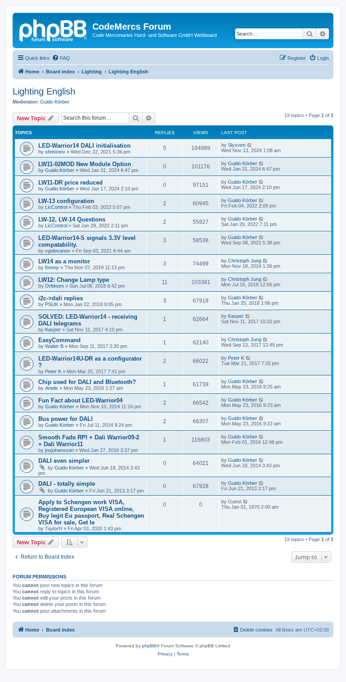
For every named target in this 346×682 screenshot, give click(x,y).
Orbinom (54, 286)
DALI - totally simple (66, 483)
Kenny (52, 267)
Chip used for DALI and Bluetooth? (87, 382)
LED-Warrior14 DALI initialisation (84, 145)
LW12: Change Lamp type (73, 279)
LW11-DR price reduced (70, 182)
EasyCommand (59, 340)
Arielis (51, 388)
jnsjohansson (59, 450)
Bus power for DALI (65, 419)
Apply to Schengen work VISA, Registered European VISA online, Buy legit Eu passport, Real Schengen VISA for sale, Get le (91, 512)
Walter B (54, 346)
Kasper (53, 329)
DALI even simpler (64, 460)
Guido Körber (54, 101)
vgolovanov (57, 250)
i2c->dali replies (60, 298)
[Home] (53, 29)
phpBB (149, 645)
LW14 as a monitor (64, 261)
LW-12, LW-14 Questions (71, 219)
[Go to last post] (250, 145)
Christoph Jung (244, 260)
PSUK (51, 304)
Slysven (237, 145)
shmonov (55, 151)
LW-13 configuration (66, 201)
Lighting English (44, 91)
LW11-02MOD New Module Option (84, 164)
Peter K (53, 371)
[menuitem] (61, 58)
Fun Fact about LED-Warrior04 (80, 400)
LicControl (56, 207)
